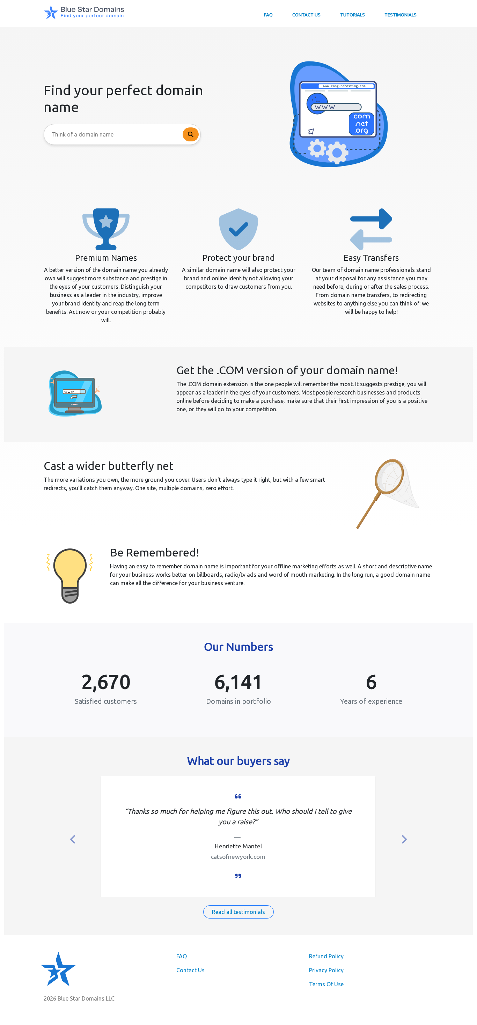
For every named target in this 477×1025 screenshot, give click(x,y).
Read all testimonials (238, 912)
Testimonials (400, 14)
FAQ (268, 14)
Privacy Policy (326, 970)
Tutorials (352, 14)
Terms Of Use (326, 984)
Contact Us (306, 14)
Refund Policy (326, 956)
